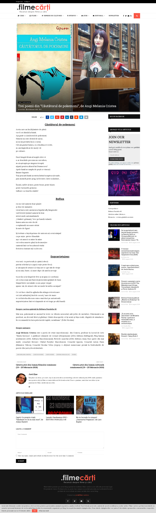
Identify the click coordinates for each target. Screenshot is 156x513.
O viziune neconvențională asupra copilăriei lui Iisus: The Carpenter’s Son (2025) (130, 252)
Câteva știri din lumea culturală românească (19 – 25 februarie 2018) (87, 366)
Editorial (99, 16)
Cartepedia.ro (113, 208)
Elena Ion (126, 257)
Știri (85, 16)
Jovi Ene (22, 109)
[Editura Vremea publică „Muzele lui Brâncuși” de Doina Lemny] (114, 302)
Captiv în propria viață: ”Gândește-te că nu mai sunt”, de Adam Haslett (29, 419)
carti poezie (50, 354)
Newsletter (114, 16)
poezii (74, 354)
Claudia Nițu (127, 326)
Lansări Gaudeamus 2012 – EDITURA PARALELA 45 (57, 418)
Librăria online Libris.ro (116, 214)
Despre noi (19, 1)
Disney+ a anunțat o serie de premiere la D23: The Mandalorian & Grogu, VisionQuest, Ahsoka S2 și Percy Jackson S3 (130, 285)
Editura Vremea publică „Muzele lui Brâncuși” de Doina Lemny (130, 300)
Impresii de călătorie (53, 16)
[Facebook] (124, 15)
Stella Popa (126, 272)
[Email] (129, 15)
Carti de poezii (26, 102)
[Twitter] (126, 15)
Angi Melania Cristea (24, 354)
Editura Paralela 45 (63, 354)
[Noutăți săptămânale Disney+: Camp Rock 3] (114, 339)
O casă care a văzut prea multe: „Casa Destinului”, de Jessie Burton (130, 267)
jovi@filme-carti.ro (82, 495)
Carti (20, 102)
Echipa (26, 1)
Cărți (22, 16)
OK (35, 511)
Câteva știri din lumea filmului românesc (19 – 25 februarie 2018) (36, 366)
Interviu (72, 16)
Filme (34, 16)
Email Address (114, 152)
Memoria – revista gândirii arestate (120, 217)
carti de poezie (38, 354)
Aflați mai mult (44, 511)
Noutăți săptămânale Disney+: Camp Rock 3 (129, 335)
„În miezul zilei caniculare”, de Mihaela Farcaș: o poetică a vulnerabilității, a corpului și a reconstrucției (130, 318)
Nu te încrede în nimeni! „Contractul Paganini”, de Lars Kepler (88, 419)
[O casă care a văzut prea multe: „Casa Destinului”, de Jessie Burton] (114, 270)
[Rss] (131, 15)
